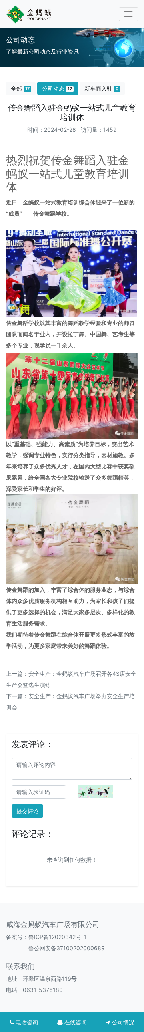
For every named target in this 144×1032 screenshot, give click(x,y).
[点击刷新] (95, 791)
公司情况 (122, 1022)
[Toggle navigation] (128, 14)
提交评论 (27, 811)
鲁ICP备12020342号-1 (57, 936)
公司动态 (57, 88)
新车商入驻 (101, 88)
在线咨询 (75, 1022)
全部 (20, 88)
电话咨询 (26, 1022)
